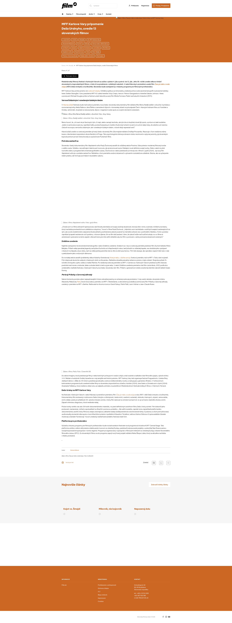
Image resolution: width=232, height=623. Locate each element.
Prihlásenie (135, 6)
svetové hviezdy (94, 91)
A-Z (99, 591)
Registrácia (145, 6)
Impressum (102, 598)
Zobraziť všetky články (159, 485)
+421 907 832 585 (140, 595)
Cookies (101, 601)
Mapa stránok (102, 595)
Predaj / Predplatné (162, 6)
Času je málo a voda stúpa (125, 395)
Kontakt (108, 14)
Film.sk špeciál (81, 14)
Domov (64, 65)
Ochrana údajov (103, 588)
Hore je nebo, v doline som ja (119, 258)
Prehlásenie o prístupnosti (107, 585)
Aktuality (70, 65)
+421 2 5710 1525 (143, 593)
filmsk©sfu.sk (143, 598)
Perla (78, 282)
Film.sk (64, 585)
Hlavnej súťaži (68, 105)
